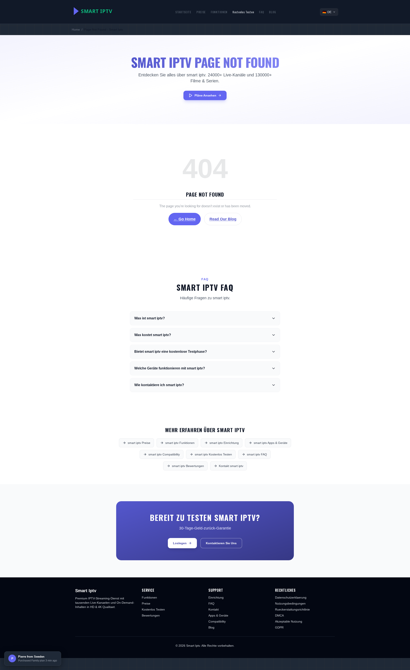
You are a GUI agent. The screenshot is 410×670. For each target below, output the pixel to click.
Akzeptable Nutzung (288, 621)
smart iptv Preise (139, 443)
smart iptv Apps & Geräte (270, 443)
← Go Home (185, 219)
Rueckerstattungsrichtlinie (292, 609)
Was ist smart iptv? (149, 318)
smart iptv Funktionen (180, 443)
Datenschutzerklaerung (290, 597)
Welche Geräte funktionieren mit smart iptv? (169, 368)
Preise (201, 12)
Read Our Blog (222, 219)
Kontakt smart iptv (231, 466)
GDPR (279, 627)
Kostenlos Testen (243, 12)
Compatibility (217, 621)
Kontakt (213, 609)
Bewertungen (151, 615)
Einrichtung (216, 597)
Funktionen (219, 12)
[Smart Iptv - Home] (102, 11)
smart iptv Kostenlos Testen (213, 454)
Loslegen (180, 543)
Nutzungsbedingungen (290, 603)
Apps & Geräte (218, 615)
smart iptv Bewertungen (188, 466)
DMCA (279, 615)
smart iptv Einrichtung (224, 443)
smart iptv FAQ (257, 454)
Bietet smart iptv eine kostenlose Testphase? (170, 351)
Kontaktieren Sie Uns (221, 543)
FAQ (261, 12)
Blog (272, 12)
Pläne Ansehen (205, 95)
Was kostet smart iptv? (152, 335)
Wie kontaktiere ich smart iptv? (159, 385)
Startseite (183, 12)
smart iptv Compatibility (164, 454)
